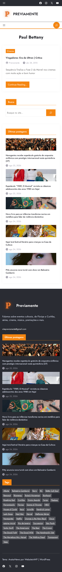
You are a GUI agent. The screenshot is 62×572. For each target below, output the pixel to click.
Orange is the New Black (35, 518)
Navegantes (8, 518)
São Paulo (50, 523)
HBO (47, 504)
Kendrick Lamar (43, 509)
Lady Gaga (8, 514)
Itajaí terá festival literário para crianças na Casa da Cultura (28, 243)
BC (41, 490)
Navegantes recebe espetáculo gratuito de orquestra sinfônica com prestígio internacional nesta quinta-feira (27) (30, 158)
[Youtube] (57, 3)
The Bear (36, 527)
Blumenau (18, 495)
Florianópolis (9, 504)
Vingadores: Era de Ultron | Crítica (24, 57)
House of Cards (10, 509)
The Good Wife (26, 532)
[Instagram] (46, 3)
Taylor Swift (8, 527)
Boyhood (47, 495)
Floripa (21, 504)
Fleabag (54, 500)
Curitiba (21, 500)
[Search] (51, 112)
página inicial (9, 523)
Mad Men (20, 514)
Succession (38, 523)
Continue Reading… (18, 84)
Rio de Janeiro (24, 523)
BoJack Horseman (32, 495)
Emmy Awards (34, 500)
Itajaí (22, 509)
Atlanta (6, 490)
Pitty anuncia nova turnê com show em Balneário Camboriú (27, 271)
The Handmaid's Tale (45, 532)
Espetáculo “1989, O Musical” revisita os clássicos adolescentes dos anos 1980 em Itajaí (28, 187)
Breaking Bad (9, 500)
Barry (34, 490)
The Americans (22, 527)
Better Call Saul (52, 490)
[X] (51, 3)
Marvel (29, 514)
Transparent (53, 537)
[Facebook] (40, 3)
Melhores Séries (42, 514)
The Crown (47, 527)
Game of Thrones (34, 504)
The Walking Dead (37, 537)
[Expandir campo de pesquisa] (56, 25)
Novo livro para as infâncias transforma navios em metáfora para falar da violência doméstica (28, 215)
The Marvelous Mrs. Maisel (14, 537)
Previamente (25, 14)
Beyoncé (7, 495)
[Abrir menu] (4, 3)
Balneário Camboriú (20, 490)
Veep (5, 541)
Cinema (10, 51)
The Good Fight (10, 532)
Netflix (19, 518)
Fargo (45, 500)
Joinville (30, 509)
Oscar (51, 518)
